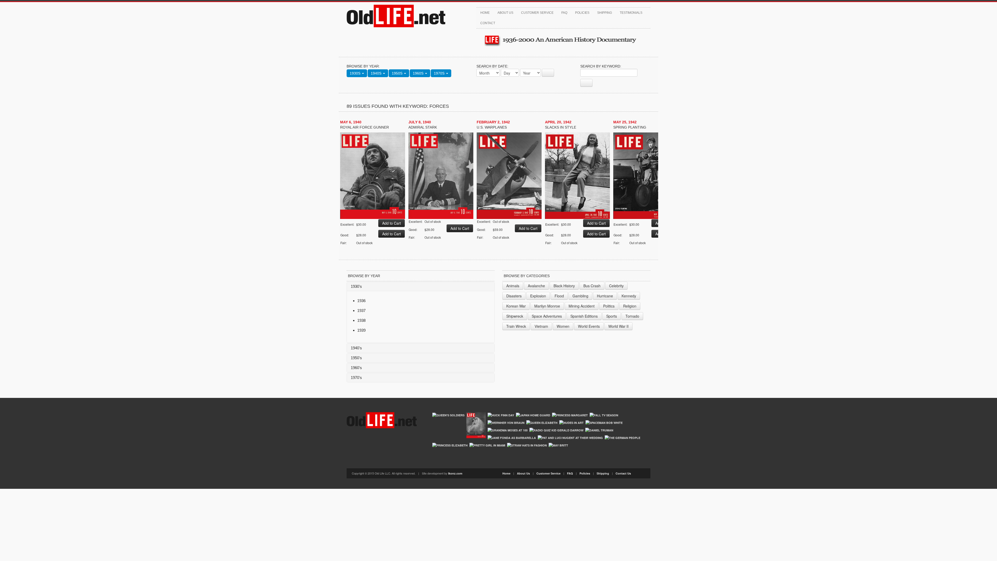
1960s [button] (419, 73)
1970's (356, 377)
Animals (512, 285)
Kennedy (629, 295)
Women (563, 326)
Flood (559, 295)
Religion (629, 306)
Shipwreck (514, 316)
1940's (356, 348)
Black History (564, 285)
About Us (505, 13)
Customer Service (537, 13)
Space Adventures (547, 316)
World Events (589, 326)
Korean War (516, 306)
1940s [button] (376, 73)
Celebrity (616, 285)
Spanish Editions (584, 316)
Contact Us (623, 473)
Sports (611, 316)
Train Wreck (516, 326)
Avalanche (536, 285)
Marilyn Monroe (547, 306)
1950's (356, 358)
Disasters (514, 295)
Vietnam (541, 326)
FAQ (564, 13)
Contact (487, 23)
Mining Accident (582, 306)
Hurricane (605, 295)
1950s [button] (397, 73)
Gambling (580, 295)
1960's (356, 367)
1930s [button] (355, 73)
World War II (618, 326)
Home (485, 13)
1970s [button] (440, 73)
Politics (609, 306)
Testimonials (631, 13)
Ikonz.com (455, 473)
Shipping (604, 13)
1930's (356, 286)
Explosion (538, 295)
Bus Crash (592, 285)
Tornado (632, 316)
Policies (582, 13)
